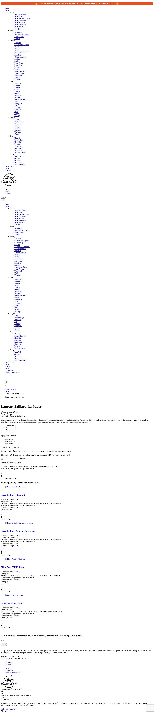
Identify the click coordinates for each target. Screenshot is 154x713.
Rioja (16, 322)
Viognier (17, 275)
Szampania (18, 326)
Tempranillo (18, 271)
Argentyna (18, 279)
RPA (16, 301)
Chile (16, 285)
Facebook (8, 662)
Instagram (8, 664)
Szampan (17, 224)
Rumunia (17, 303)
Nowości (17, 334)
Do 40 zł (17, 352)
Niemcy (17, 293)
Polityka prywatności (12, 372)
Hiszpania (18, 291)
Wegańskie (18, 346)
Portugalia (18, 299)
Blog (7, 368)
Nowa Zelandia (19, 295)
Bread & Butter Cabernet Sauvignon (18, 531)
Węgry (16, 309)
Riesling (17, 265)
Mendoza (17, 320)
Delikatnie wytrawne (21, 230)
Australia (17, 281)
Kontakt (8, 366)
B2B (7, 364)
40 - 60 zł (17, 354)
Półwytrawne (19, 232)
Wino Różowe (19, 218)
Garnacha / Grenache (22, 247)
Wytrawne (18, 228)
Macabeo (17, 251)
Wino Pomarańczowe (22, 214)
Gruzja (16, 289)
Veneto (16, 330)
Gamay (17, 245)
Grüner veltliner (20, 253)
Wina (7, 10)
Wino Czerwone (20, 216)
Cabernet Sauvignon (21, 241)
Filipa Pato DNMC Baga (12, 567)
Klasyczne (18, 342)
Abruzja (17, 316)
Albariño (17, 239)
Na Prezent (9, 362)
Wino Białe (18, 212)
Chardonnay (18, 243)
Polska (16, 297)
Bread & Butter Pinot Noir (13, 495)
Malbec (17, 255)
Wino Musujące (20, 220)
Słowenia (17, 305)
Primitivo (17, 263)
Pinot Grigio (18, 259)
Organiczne (18, 344)
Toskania (17, 328)
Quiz (7, 204)
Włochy (17, 312)
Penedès (17, 324)
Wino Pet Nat (19, 222)
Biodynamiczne (20, 348)
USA (16, 307)
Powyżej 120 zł (19, 360)
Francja (17, 287)
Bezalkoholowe (20, 336)
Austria (17, 283)
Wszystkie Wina (20, 210)
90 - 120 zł (18, 358)
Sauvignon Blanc (20, 267)
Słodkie (17, 234)
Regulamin (9, 370)
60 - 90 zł (17, 356)
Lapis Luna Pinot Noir (11, 603)
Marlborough (19, 318)
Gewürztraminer (20, 249)
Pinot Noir (18, 261)
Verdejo (17, 273)
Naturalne (17, 338)
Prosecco (17, 340)
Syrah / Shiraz (19, 269)
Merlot (16, 257)
